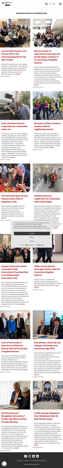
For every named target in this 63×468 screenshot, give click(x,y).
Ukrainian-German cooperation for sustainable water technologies (47, 198)
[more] (18, 74)
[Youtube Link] (37, 456)
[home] (7, 7)
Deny (32, 237)
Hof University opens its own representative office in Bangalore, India (14, 198)
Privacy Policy (34, 460)
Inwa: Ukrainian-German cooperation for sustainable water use (14, 126)
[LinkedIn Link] (33, 456)
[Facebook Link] (25, 456)
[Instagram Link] (29, 456)
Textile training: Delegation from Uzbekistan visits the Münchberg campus (46, 416)
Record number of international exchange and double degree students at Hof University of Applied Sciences (47, 57)
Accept (31, 233)
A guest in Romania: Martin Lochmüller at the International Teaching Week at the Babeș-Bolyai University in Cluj (14, 272)
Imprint (19, 460)
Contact (26, 460)
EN (54, 4)
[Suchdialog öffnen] (46, 4)
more (32, 241)
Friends (43, 460)
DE (51, 4)
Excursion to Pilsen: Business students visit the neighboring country (47, 126)
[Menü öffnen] (60, 4)
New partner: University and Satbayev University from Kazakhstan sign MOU (47, 345)
